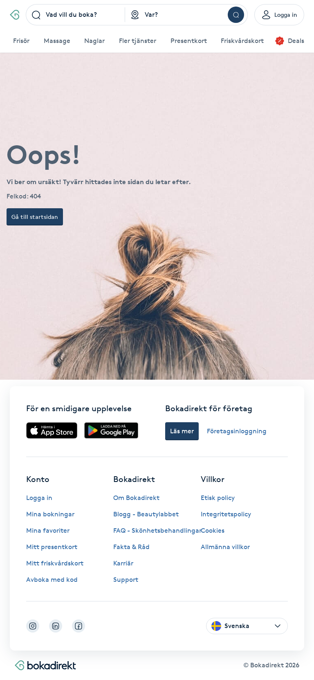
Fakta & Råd (131, 547)
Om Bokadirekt (136, 498)
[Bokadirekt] (14, 15)
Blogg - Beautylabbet (146, 514)
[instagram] (32, 626)
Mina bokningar (50, 514)
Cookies (212, 530)
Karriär (123, 563)
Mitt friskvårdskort (54, 563)
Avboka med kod (52, 579)
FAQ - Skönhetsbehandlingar (157, 530)
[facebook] (78, 626)
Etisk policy (218, 498)
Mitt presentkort (51, 547)
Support (125, 579)
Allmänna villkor (225, 547)
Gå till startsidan (34, 216)
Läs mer (182, 431)
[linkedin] (55, 626)
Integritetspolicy (226, 514)
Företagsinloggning (237, 431)
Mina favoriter (48, 530)
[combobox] (75, 14)
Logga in (39, 498)
